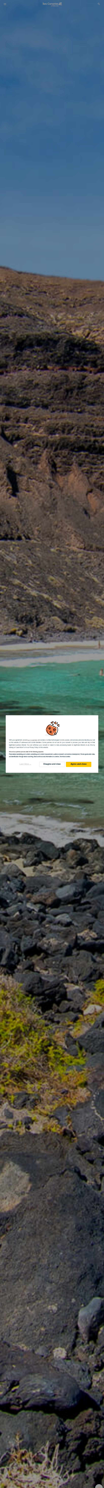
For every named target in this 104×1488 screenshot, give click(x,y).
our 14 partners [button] (32, 740)
